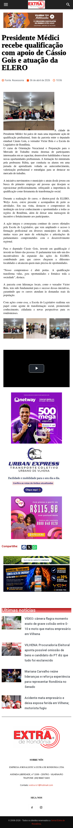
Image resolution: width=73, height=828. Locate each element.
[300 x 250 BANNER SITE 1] (36, 538)
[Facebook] (32, 807)
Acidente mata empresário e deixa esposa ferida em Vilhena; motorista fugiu (47, 703)
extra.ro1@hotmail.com (41, 785)
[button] (5, 4)
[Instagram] (41, 807)
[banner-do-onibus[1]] (34, 494)
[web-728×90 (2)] (36, 563)
